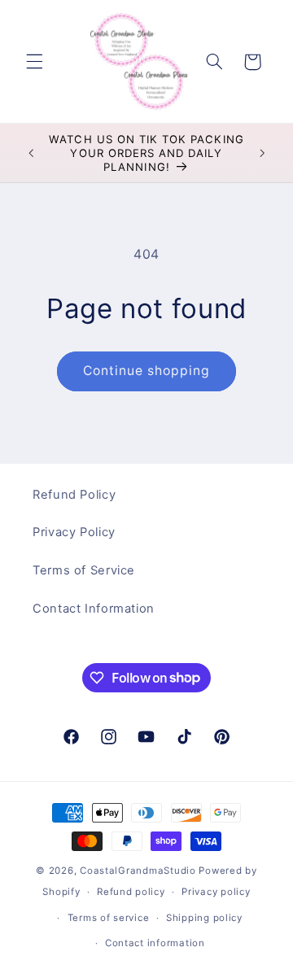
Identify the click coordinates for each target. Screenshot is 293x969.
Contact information (155, 943)
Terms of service (109, 917)
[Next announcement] (262, 153)
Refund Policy (74, 494)
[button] (34, 62)
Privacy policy (215, 891)
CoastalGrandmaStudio (138, 870)
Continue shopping (147, 370)
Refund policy (131, 891)
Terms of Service (84, 570)
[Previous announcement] (31, 153)
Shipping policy (204, 917)
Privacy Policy (74, 532)
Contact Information (94, 608)
